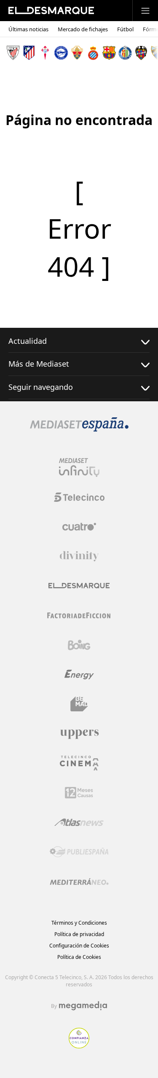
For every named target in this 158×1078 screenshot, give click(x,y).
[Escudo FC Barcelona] (109, 53)
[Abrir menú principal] (145, 10)
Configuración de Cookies (79, 945)
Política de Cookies (79, 957)
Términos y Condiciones (79, 922)
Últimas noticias (28, 29)
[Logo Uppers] (79, 733)
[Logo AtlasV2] (79, 822)
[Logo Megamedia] (83, 1005)
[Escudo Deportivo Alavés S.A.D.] (61, 53)
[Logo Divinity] (79, 556)
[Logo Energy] (79, 674)
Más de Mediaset (38, 364)
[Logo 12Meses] (79, 792)
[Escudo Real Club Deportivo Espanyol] (93, 53)
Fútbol (125, 29)
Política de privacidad (79, 934)
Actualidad (27, 341)
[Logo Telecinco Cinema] (79, 763)
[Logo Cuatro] (79, 526)
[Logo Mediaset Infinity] (79, 467)
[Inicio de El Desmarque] (51, 10)
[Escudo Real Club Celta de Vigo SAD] (45, 53)
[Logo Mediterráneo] (79, 881)
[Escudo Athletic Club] (13, 53)
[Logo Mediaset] (79, 429)
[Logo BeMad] (79, 704)
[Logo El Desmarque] (79, 585)
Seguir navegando (40, 387)
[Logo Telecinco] (79, 497)
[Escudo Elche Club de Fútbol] (77, 53)
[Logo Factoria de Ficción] (79, 615)
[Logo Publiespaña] (79, 852)
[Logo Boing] (79, 645)
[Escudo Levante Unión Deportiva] (141, 53)
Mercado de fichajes (83, 29)
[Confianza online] (79, 1046)
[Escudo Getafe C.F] (125, 53)
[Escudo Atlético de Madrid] (29, 53)
